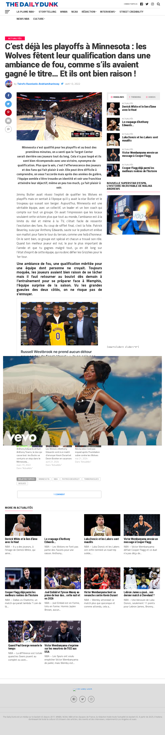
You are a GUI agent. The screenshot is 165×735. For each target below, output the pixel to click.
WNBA (64, 12)
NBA (56, 479)
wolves (22, 483)
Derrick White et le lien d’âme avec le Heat (139, 108)
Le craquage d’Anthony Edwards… (135, 123)
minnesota (44, 479)
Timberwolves (91, 479)
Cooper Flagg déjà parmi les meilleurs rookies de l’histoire (139, 169)
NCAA (74, 12)
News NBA (23, 19)
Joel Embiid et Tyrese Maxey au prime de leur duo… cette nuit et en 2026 (62, 595)
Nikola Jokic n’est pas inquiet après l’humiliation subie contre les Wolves (87, 452)
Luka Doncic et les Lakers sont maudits (140, 139)
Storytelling (47, 12)
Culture (38, 19)
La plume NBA (25, 12)
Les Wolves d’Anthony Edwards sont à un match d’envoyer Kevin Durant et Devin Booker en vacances (59, 453)
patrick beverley (71, 479)
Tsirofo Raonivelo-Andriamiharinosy (38, 84)
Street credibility (131, 12)
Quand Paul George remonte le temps (25, 647)
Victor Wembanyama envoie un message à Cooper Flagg (140, 154)
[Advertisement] (133, 265)
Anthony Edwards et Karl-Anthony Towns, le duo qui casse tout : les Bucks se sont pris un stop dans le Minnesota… (29, 455)
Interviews (107, 12)
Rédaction (88, 12)
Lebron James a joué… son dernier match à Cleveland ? (139, 594)
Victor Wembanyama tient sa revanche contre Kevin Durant (100, 594)
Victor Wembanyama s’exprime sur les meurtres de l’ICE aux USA (61, 648)
